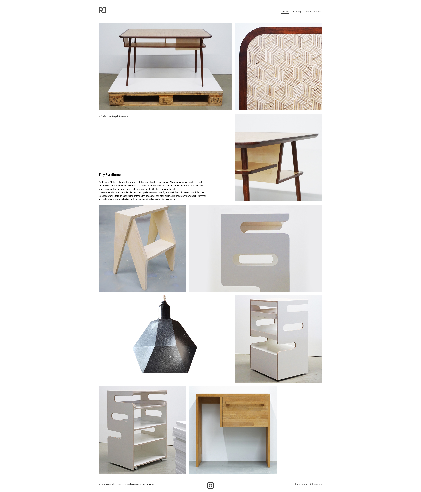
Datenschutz (315, 484)
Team (308, 11)
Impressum (301, 484)
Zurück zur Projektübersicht (114, 116)
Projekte (285, 11)
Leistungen (297, 11)
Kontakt (318, 11)
